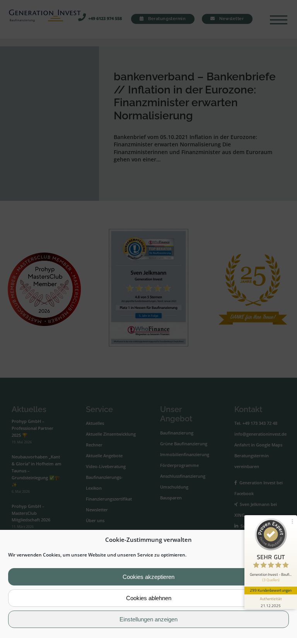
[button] (285, 540)
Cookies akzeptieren (148, 577)
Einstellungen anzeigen (148, 619)
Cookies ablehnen (148, 598)
